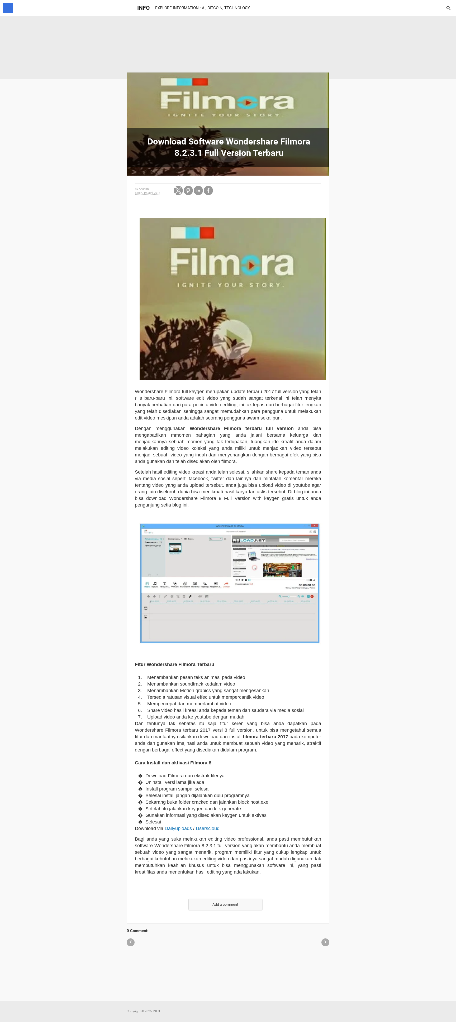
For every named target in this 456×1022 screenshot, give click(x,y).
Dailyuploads (178, 828)
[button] (178, 190)
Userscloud (208, 828)
